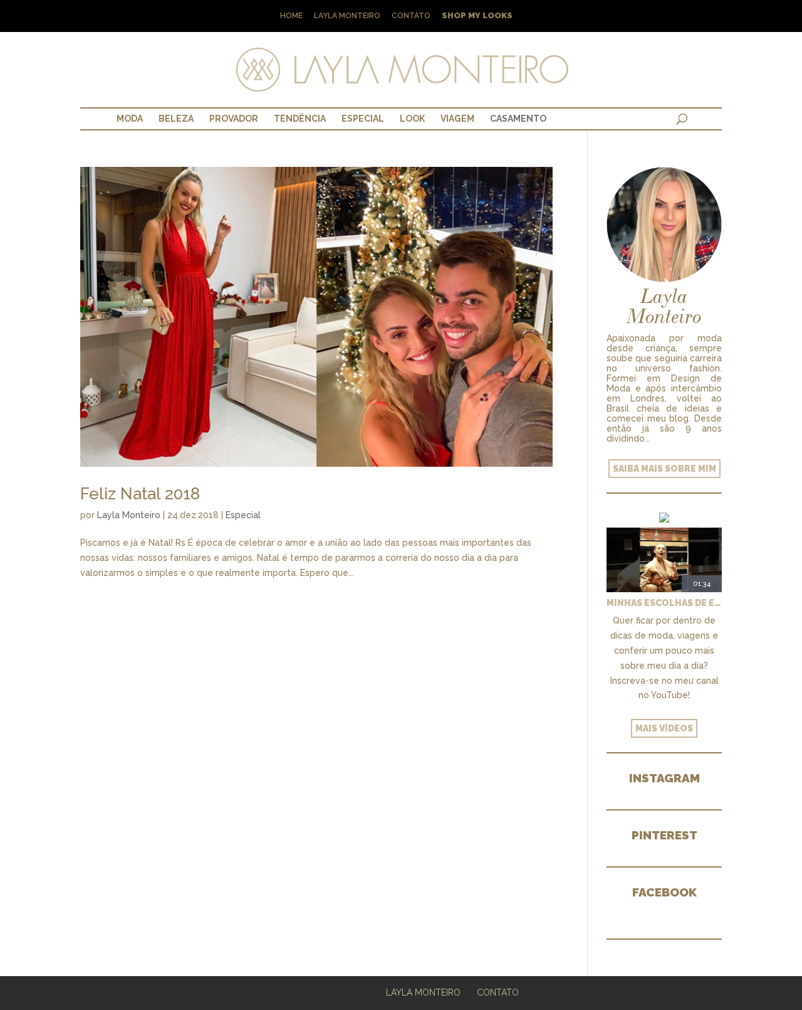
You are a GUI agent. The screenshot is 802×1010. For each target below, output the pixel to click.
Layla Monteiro (347, 16)
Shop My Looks (477, 16)
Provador (233, 118)
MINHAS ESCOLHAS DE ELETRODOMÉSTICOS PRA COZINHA (664, 603)
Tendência (300, 118)
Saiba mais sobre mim (664, 469)
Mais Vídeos (664, 728)
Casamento (518, 118)
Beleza (176, 118)
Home (291, 16)
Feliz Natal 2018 (140, 493)
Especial (362, 118)
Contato (411, 16)
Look (412, 118)
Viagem (457, 118)
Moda (130, 118)
